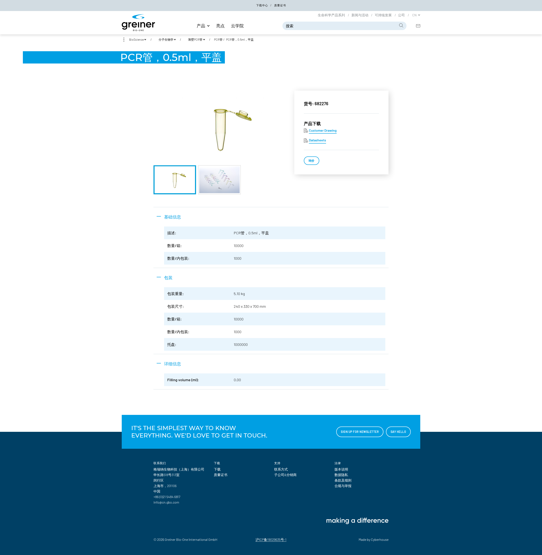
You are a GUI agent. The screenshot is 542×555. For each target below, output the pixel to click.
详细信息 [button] (172, 363)
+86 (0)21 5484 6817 (166, 497)
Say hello (398, 432)
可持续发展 (383, 15)
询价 (311, 160)
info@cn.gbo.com (166, 502)
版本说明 (341, 469)
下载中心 (262, 5)
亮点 (220, 25)
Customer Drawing (323, 130)
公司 (401, 15)
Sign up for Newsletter (360, 432)
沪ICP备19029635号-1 (271, 539)
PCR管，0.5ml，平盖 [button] (240, 39)
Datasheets (317, 140)
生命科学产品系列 (332, 15)
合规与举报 (343, 486)
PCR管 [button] (218, 39)
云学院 (237, 25)
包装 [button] (168, 277)
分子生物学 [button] (166, 39)
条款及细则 (343, 480)
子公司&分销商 (285, 475)
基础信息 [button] (172, 216)
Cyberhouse (380, 539)
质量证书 (280, 5)
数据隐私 (341, 475)
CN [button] (414, 15)
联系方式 (281, 469)
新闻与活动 (360, 15)
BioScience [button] (136, 39)
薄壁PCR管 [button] (195, 39)
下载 (217, 469)
